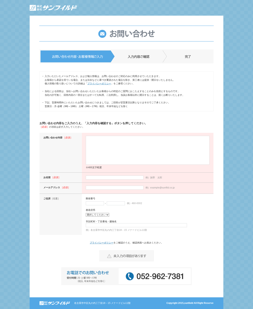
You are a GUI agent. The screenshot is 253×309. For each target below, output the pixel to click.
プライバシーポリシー (99, 83)
